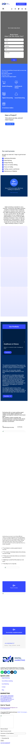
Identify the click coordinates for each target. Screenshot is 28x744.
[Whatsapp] (12, 9)
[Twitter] (18, 9)
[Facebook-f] (15, 9)
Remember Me (5, 738)
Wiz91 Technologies (22, 712)
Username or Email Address (7, 733)
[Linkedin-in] (25, 9)
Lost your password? (5, 742)
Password (3, 735)
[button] (3, 9)
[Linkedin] (15, 672)
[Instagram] (22, 9)
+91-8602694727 (9, 643)
